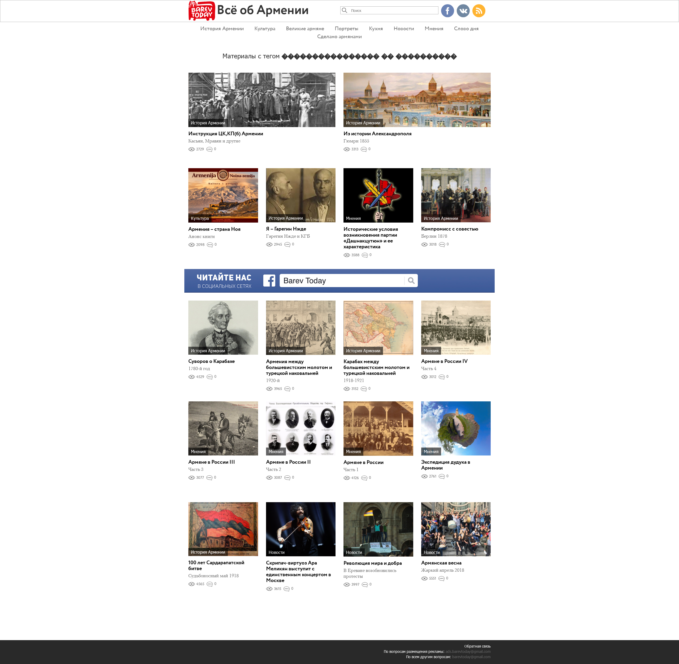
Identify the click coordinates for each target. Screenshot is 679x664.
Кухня (376, 29)
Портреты (346, 29)
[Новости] (301, 529)
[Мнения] (378, 195)
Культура (264, 29)
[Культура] (223, 195)
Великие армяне (305, 29)
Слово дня (466, 29)
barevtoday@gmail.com (471, 656)
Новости (404, 29)
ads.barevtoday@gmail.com (468, 651)
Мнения (434, 29)
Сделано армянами (339, 37)
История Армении (222, 29)
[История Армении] (262, 99)
